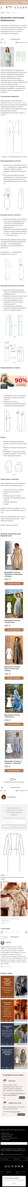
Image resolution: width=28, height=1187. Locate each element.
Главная (3, 12)
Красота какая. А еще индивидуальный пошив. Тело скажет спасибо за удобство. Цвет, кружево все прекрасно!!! (13, 1087)
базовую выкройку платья (17, 102)
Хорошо (14, 1183)
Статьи (8, 12)
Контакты (3, 1172)
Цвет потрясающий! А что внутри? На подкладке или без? (14, 1108)
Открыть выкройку (14, 583)
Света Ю (8, 942)
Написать (14, 1143)
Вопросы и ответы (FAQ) (20, 1172)
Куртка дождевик (15, 1111)
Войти (24, 2)
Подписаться (14, 826)
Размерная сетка (9, 1172)
